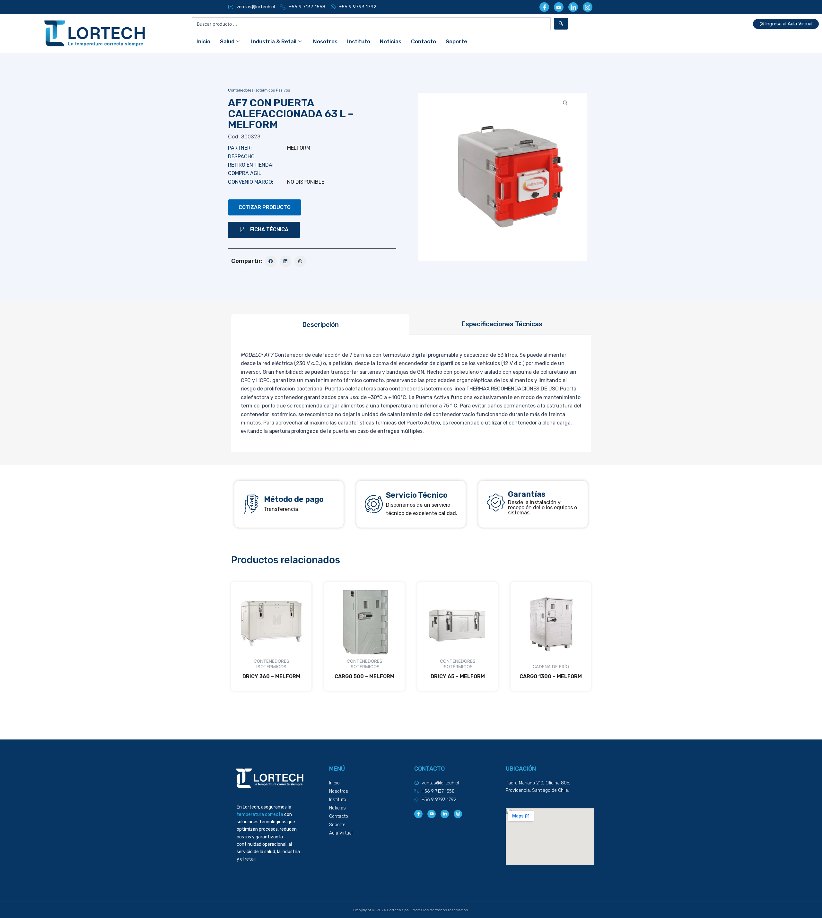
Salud (227, 41)
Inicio (203, 41)
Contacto (423, 41)
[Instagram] (587, 7)
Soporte (456, 41)
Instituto (358, 41)
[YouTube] (559, 7)
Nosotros (325, 41)
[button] (264, 230)
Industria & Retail (273, 41)
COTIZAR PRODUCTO (265, 207)
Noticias (390, 41)
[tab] (320, 324)
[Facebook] (544, 7)
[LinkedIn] (573, 7)
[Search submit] (561, 24)
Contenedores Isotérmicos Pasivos (259, 90)
